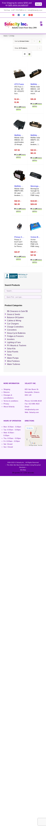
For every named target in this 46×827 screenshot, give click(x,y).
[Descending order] (39, 41)
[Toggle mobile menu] (41, 22)
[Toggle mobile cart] (41, 25)
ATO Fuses (19, 84)
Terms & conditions (11, 401)
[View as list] (29, 54)
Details (22, 107)
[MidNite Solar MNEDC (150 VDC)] (19, 124)
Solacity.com (34, 412)
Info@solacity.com (32, 409)
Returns (7, 392)
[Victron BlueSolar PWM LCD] (35, 226)
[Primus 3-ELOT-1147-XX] (19, 226)
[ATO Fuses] (19, 73)
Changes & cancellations (9, 396)
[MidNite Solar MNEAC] (35, 73)
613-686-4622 (34, 404)
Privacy (6, 404)
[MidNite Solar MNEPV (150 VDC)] (35, 124)
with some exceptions (18, 5)
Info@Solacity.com (35, 10)
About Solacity (9, 407)
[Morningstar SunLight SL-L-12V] (35, 175)
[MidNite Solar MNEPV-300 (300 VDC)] (19, 175)
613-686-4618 (36, 401)
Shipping (7, 389)
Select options (17, 108)
